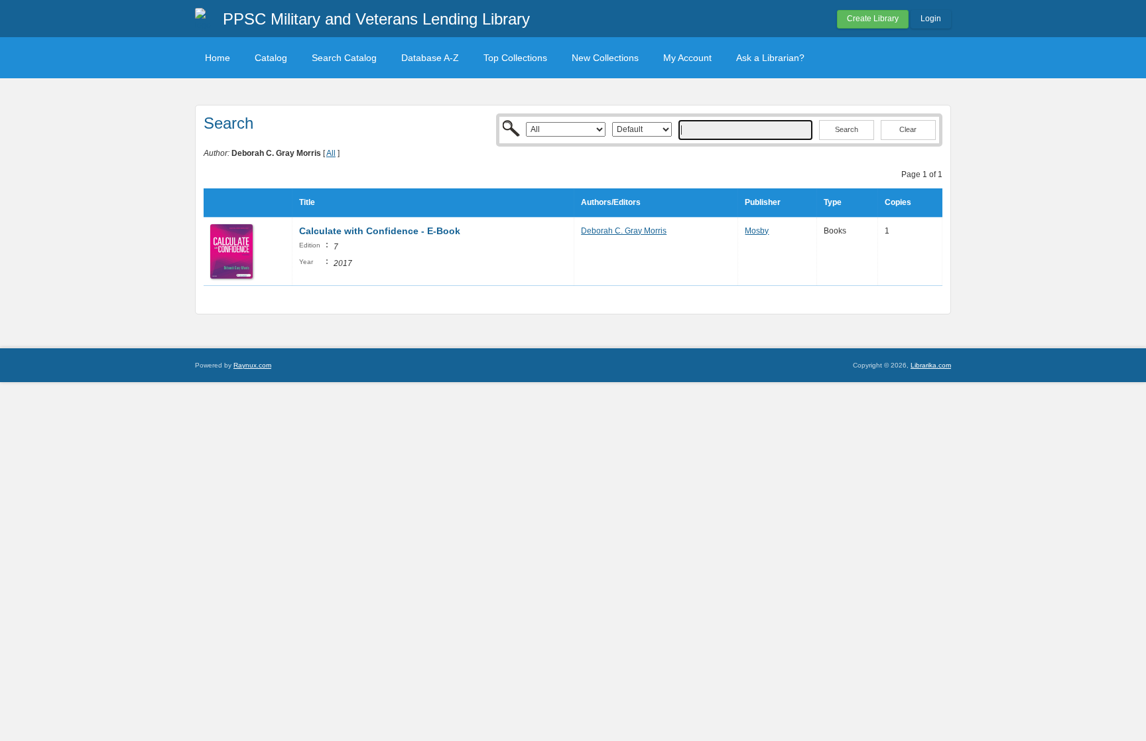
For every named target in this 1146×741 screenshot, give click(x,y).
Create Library (873, 18)
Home (217, 57)
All (331, 153)
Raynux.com (252, 365)
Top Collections (515, 57)
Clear (908, 129)
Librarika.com (931, 365)
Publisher (763, 202)
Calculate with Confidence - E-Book (379, 231)
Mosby (757, 231)
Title (307, 202)
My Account (687, 57)
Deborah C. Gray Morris (624, 231)
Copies (898, 202)
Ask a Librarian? (770, 57)
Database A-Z (430, 57)
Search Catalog (344, 57)
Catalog (271, 57)
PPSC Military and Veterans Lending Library (376, 19)
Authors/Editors (611, 202)
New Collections (605, 57)
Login (931, 18)
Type (833, 202)
